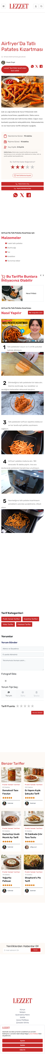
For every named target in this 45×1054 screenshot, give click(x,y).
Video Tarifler (8, 624)
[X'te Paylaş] (36, 66)
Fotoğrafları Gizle (36, 312)
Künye (22, 1010)
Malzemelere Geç (23, 184)
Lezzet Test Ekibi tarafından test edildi (15, 69)
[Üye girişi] (35, 6)
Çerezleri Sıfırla (22, 1023)
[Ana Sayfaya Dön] (22, 1000)
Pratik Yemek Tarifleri (11, 619)
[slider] (22, 167)
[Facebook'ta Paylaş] (41, 66)
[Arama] (41, 6)
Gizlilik (22, 1017)
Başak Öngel (10, 62)
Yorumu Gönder (37, 712)
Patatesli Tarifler (24, 624)
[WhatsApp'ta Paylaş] (32, 66)
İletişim (22, 1012)
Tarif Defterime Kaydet (23, 175)
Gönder (35, 950)
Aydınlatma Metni (22, 1015)
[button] (40, 275)
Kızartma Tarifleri (31, 619)
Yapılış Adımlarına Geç (23, 188)
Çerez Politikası (22, 1020)
